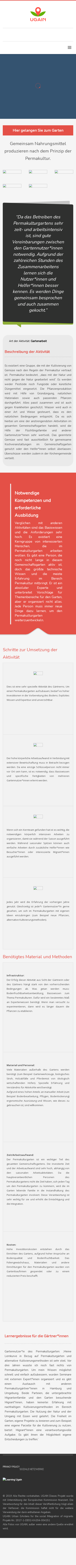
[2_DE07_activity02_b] (38, 177)
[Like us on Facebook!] (46, 1469)
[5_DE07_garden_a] (38, 191)
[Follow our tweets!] (52, 1469)
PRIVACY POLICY (11, 1466)
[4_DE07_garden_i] (64, 177)
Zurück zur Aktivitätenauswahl (36, 94)
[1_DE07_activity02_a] (12, 177)
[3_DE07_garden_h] (12, 191)
